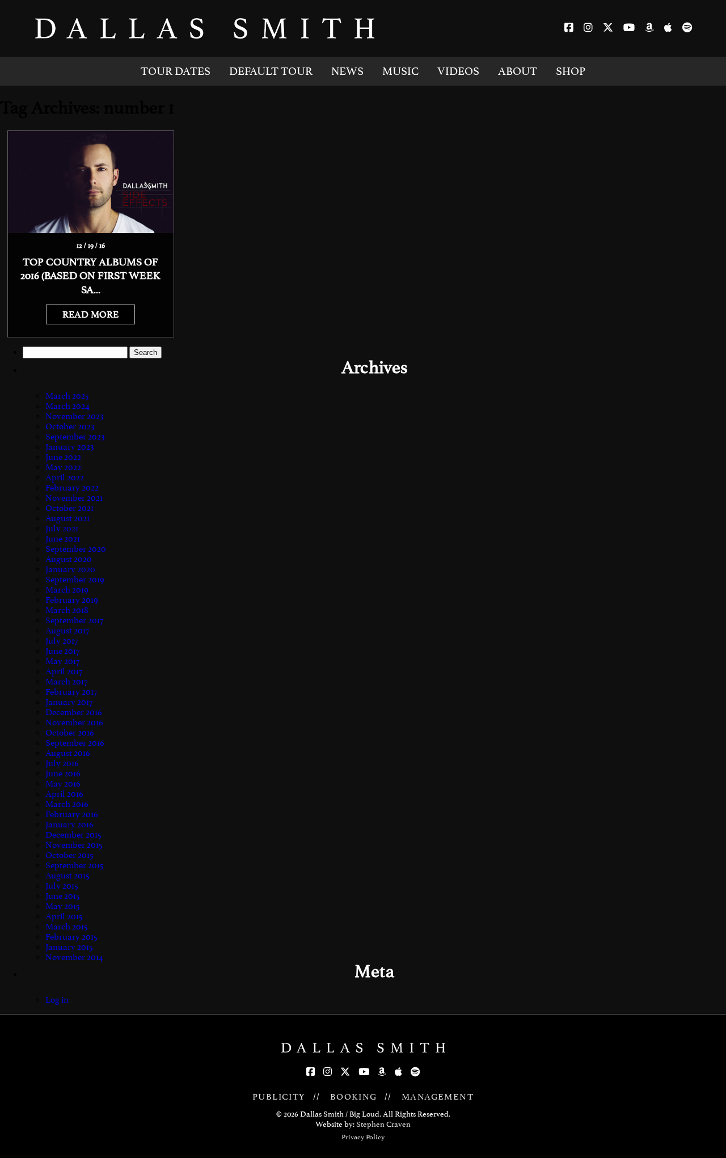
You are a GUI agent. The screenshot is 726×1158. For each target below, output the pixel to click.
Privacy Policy (363, 1137)
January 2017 (68, 702)
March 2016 (66, 804)
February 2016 (71, 814)
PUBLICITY (279, 1097)
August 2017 (67, 631)
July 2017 (61, 641)
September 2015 (74, 865)
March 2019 (66, 590)
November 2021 (74, 498)
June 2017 (62, 651)
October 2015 (69, 855)
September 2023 (75, 437)
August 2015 (67, 875)
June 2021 (62, 539)
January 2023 (69, 447)
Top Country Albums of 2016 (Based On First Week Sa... (90, 276)
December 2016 (73, 712)
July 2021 (61, 528)
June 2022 (63, 457)
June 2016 (63, 773)
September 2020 (75, 549)
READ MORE (90, 314)
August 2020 (68, 559)
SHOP (570, 71)
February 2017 (71, 692)
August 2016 (67, 753)
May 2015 (62, 906)
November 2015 (74, 845)
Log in (57, 1000)
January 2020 (70, 569)
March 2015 (66, 927)
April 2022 (64, 477)
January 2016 (69, 824)
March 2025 (67, 396)
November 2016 (74, 722)
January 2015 (69, 947)
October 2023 (70, 426)
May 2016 (63, 784)
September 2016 (74, 743)
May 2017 (62, 661)
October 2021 (69, 508)
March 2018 (66, 610)
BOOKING (353, 1097)
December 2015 (73, 835)
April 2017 (63, 671)
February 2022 (72, 488)
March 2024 (67, 406)
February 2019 (71, 600)
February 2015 (71, 937)
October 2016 (69, 733)
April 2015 (64, 916)
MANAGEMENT (438, 1097)
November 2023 (74, 416)
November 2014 (74, 957)
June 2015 (62, 896)
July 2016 (62, 763)
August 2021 (67, 518)
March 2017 (66, 682)
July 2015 (61, 886)
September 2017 (74, 620)
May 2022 (63, 467)
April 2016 (64, 794)
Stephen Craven (383, 1124)
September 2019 (74, 579)
